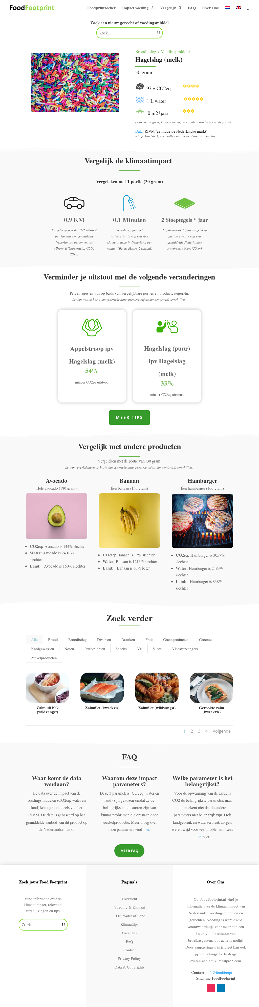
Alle (34, 639)
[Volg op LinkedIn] (221, 988)
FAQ (192, 8)
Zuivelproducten (44, 657)
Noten (69, 648)
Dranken (128, 639)
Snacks (121, 648)
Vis (139, 648)
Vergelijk (168, 8)
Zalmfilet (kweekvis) (102, 708)
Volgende (222, 731)
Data (139, 131)
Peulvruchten (94, 648)
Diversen (104, 639)
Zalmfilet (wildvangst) (157, 708)
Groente (205, 639)
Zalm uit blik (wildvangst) (47, 710)
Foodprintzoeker (101, 8)
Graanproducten (176, 639)
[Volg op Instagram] (211, 988)
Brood (53, 639)
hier (146, 829)
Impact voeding (135, 8)
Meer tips (129, 417)
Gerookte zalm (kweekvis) (211, 710)
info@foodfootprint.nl (223, 972)
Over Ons (210, 8)
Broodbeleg (77, 639)
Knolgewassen (42, 648)
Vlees (157, 648)
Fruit (149, 639)
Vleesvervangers (185, 648)
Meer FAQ (129, 850)
